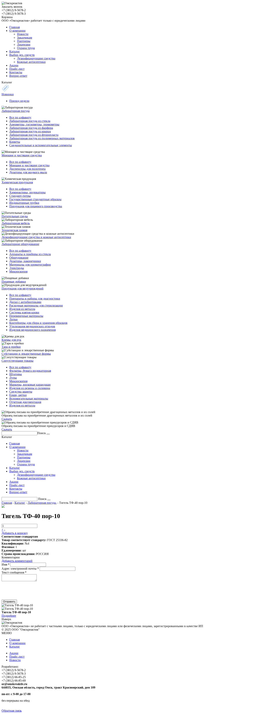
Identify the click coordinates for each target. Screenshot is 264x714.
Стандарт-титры (20, 195)
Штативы (15, 374)
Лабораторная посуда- (42, 502)
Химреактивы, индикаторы (27, 192)
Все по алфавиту (20, 117)
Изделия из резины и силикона (29, 388)
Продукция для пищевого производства (35, 206)
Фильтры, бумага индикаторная (30, 370)
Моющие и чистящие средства (29, 165)
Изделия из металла (22, 309)
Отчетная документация (25, 402)
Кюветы (14, 141)
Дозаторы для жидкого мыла (28, 172)
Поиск (41, 433)
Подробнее (9, 615)
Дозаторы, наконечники (25, 261)
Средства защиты (20, 391)
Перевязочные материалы (26, 316)
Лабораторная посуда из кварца (30, 131)
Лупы (13, 377)
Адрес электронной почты (20, 568)
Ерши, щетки (18, 395)
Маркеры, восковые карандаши (30, 384)
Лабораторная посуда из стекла (29, 121)
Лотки (13, 319)
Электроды (16, 268)
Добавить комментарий (17, 560)
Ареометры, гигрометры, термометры (34, 124)
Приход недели (19, 100)
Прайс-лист (17, 656)
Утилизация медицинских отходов (32, 326)
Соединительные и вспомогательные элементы (40, 145)
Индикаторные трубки (24, 202)
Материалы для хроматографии (30, 264)
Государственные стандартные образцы (35, 199)
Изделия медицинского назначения (32, 329)
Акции (13, 653)
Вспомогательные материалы (28, 398)
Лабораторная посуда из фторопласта (33, 134)
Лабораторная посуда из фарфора (31, 128)
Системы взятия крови (24, 312)
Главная (7, 502)
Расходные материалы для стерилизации (36, 305)
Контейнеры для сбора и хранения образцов (38, 322)
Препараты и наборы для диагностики (34, 298)
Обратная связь (12, 710)
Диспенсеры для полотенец (27, 168)
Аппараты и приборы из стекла (30, 254)
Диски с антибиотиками (25, 302)
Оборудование (18, 257)
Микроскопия (18, 271)
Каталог (19, 502)
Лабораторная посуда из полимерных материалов (42, 138)
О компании (17, 643)
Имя (5, 564)
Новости (15, 660)
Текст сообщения (14, 572)
